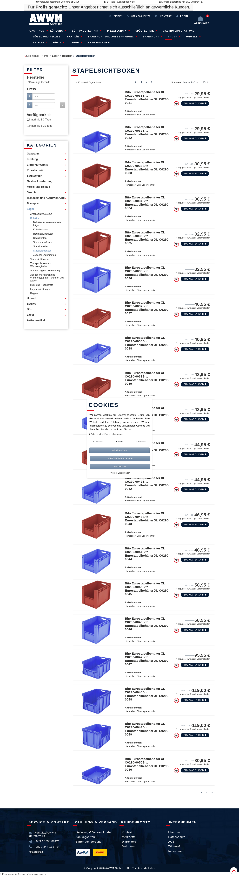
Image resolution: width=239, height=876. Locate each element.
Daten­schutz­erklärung (101, 434)
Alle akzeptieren (119, 450)
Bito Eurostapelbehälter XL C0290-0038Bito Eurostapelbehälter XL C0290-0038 (147, 343)
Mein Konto (129, 846)
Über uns (174, 832)
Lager (173, 36)
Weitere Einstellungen (120, 473)
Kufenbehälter (40, 229)
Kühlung (57, 30)
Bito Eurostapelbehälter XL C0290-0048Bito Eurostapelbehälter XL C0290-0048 (147, 694)
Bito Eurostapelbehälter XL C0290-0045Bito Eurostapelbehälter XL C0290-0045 (147, 589)
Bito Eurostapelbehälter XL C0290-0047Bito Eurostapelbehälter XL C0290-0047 (147, 659)
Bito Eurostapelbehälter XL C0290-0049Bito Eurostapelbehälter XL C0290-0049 (147, 729)
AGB (171, 841)
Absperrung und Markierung (45, 270)
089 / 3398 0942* (47, 841)
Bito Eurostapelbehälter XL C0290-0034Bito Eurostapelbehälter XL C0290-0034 (147, 203)
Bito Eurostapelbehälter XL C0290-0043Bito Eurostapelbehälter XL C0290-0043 (147, 519)
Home (45, 55)
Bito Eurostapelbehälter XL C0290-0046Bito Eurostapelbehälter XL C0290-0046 (147, 624)
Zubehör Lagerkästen (44, 255)
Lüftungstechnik (85, 30)
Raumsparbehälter (43, 233)
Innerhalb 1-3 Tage (40, 119)
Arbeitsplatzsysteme (41, 214)
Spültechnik (145, 30)
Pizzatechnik (117, 30)
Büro (57, 42)
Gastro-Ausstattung (179, 30)
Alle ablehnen (120, 466)
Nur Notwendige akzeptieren (120, 458)
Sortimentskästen (42, 242)
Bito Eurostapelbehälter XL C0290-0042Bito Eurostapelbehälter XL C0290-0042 (147, 483)
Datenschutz (176, 837)
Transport (151, 36)
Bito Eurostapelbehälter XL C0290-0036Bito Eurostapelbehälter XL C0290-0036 (147, 273)
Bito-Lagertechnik (39, 82)
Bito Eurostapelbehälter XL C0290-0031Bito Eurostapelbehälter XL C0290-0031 (147, 97)
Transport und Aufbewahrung (111, 36)
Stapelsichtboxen (42, 250)
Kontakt (127, 832)
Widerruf (174, 846)
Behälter (67, 55)
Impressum (175, 851)
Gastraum (37, 30)
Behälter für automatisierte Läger (47, 224)
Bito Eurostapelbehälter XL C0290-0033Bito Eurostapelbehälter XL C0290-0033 (147, 168)
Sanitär (73, 36)
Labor (75, 42)
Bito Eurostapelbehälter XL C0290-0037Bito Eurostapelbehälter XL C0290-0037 (147, 308)
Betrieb (39, 42)
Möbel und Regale (46, 36)
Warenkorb (129, 841)
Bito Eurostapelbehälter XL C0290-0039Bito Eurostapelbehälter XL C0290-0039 (147, 378)
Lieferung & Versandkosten (94, 832)
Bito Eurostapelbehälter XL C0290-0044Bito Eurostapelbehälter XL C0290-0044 (147, 554)
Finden (118, 16)
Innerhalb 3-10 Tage (40, 125)
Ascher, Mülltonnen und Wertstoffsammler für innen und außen (47, 277)
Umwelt (192, 36)
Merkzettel (129, 837)
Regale (34, 293)
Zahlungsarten (85, 837)
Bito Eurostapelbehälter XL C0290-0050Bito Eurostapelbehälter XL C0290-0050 (147, 764)
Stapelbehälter (40, 246)
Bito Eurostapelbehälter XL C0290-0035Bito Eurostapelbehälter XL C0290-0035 (147, 238)
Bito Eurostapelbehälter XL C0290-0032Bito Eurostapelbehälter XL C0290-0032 (147, 132)
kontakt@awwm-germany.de (43, 834)
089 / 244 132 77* (47, 846)
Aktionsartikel (100, 42)
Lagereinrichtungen (40, 289)
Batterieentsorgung (88, 841)
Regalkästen (39, 238)
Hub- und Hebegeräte (41, 285)
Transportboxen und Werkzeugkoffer (40, 265)
